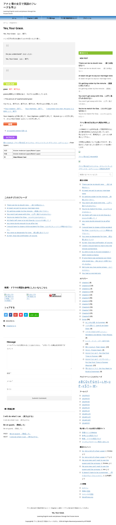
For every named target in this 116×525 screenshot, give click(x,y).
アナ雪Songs (51, 18)
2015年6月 (86, 396)
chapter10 (86, 286)
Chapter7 (85, 310)
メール (10, 381)
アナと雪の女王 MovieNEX (88, 157)
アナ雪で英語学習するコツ (69, 18)
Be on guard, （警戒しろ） (14, 425)
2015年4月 (86, 402)
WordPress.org (87, 497)
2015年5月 (86, 399)
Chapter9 (85, 316)
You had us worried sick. (91, 273)
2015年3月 (86, 405)
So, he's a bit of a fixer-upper (93, 451)
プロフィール (87, 18)
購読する (84, 53)
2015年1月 (86, 411)
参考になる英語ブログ (90, 436)
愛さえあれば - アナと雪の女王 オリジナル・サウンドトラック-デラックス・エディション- (36, 143)
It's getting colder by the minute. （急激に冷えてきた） (28, 211)
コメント (10, 349)
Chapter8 (85, 313)
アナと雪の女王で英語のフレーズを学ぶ (76, 508)
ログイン (85, 488)
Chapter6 (85, 307)
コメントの (87, 494)
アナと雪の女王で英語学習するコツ (38, 508)
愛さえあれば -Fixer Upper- (95, 347)
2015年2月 (86, 408)
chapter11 (10, 326)
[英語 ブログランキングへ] (61, 295)
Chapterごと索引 (32, 18)
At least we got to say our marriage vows (23, 208)
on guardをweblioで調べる (17, 131)
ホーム (14, 18)
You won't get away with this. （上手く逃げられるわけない (29, 214)
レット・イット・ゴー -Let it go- (97, 341)
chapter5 (85, 304)
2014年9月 (86, 423)
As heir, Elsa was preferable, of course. (22, 236)
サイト (9, 389)
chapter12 (86, 292)
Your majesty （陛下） (13, 109)
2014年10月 (86, 420)
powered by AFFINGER (83, 521)
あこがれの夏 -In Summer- (95, 322)
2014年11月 (86, 417)
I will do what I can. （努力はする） (18, 416)
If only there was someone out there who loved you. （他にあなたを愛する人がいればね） (97, 261)
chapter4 (85, 301)
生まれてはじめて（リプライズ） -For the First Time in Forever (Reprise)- (97, 362)
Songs (84, 319)
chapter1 (85, 283)
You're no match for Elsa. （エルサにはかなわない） (26, 217)
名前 (9, 373)
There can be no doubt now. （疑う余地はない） (26, 205)
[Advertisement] (22, 266)
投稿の (86, 491)
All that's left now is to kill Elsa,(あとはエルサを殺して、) (29, 220)
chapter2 (85, 295)
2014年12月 (86, 414)
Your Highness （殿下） (34, 109)
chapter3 (85, 298)
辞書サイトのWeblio (89, 433)
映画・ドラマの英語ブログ (91, 439)
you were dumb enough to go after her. (22, 223)
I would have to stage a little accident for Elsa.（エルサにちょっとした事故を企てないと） (97, 230)
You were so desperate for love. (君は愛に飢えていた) (27, 233)
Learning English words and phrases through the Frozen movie (58, 516)
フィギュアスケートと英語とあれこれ (95, 442)
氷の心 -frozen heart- (93, 350)
